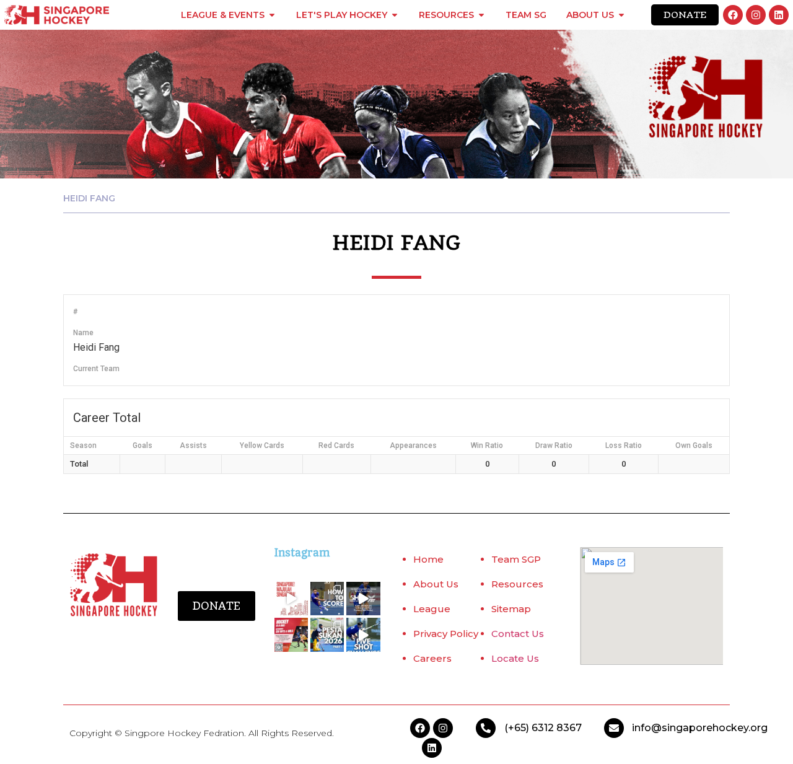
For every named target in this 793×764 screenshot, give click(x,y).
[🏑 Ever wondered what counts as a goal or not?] (327, 598)
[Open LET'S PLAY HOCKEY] (394, 15)
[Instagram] (756, 15)
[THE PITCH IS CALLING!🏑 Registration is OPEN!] (291, 634)
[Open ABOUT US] (621, 15)
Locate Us (515, 658)
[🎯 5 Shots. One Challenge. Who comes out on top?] (363, 634)
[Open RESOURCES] (481, 15)
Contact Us (517, 633)
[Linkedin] (779, 15)
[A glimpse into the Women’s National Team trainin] (363, 598)
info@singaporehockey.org (700, 728)
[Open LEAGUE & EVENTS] (272, 15)
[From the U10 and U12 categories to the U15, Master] (327, 634)
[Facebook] (733, 15)
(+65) (518, 728)
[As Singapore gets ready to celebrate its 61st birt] (291, 598)
